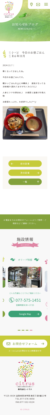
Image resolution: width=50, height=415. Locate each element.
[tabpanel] (25, 287)
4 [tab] (31, 331)
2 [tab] (23, 331)
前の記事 (25, 163)
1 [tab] (19, 331)
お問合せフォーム (25, 343)
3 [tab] (27, 331)
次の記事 (25, 172)
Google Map (25, 313)
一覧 (25, 181)
